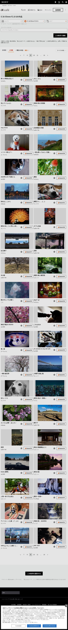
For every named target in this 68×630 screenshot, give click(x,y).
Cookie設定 (18, 625)
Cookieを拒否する (34, 625)
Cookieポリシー (19, 621)
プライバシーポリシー (24, 622)
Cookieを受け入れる (49, 625)
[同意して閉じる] (66, 605)
